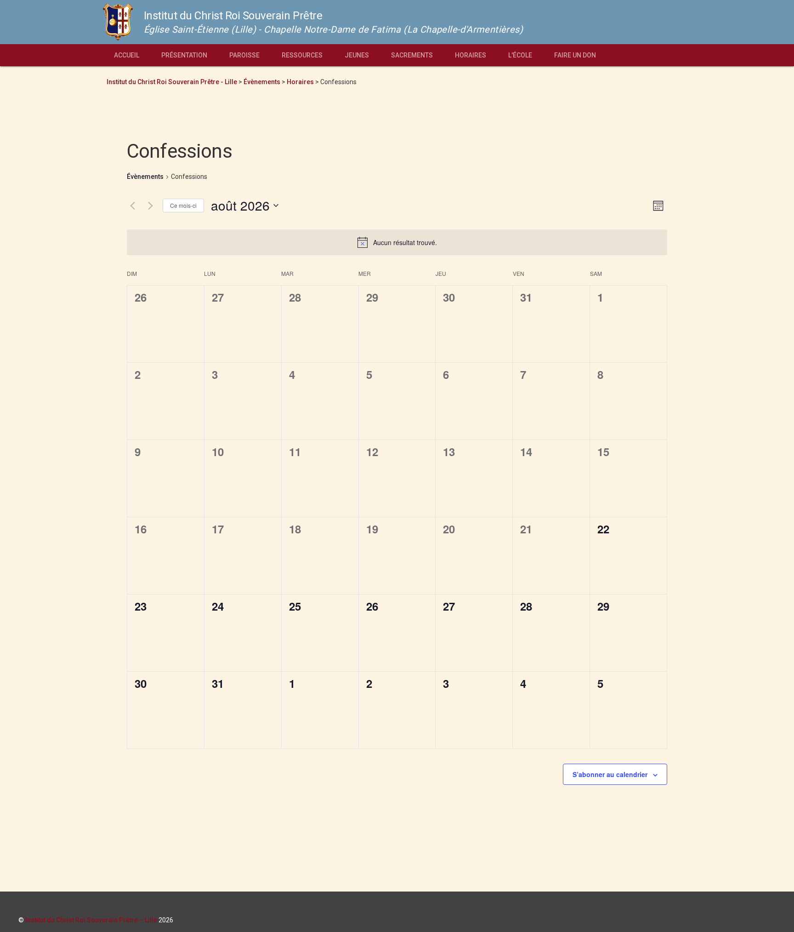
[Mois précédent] (132, 205)
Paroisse (244, 55)
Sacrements (412, 55)
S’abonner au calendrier (610, 774)
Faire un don (575, 55)
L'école (520, 55)
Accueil (126, 55)
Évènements (145, 176)
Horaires (470, 55)
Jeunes (357, 55)
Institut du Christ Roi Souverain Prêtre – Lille (91, 920)
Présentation (184, 55)
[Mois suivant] (150, 205)
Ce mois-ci (183, 205)
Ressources (302, 55)
